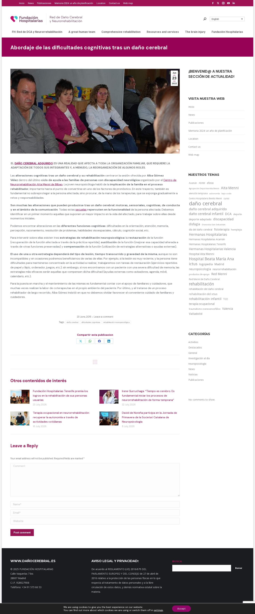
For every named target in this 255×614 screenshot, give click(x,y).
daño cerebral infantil (206, 214)
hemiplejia (236, 229)
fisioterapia (221, 229)
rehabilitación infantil (205, 299)
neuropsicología (200, 269)
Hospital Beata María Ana (211, 259)
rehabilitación (201, 284)
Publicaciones (196, 122)
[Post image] (19, 397)
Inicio (191, 106)
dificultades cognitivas (91, 322)
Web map (193, 154)
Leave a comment (103, 316)
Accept (181, 608)
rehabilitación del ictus (203, 294)
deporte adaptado (200, 219)
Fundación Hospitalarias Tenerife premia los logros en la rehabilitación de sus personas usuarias (60, 395)
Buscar (238, 568)
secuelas (81, 209)
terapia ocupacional (202, 304)
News (191, 114)
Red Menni (219, 274)
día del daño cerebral (200, 229)
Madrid (219, 264)
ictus (193, 264)
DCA (228, 214)
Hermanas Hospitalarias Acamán (207, 239)
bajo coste (226, 193)
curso (226, 198)
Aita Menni (230, 188)
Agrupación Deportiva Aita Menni (204, 188)
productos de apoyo (199, 274)
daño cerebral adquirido (34, 163)
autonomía (214, 193)
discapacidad (223, 219)
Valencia (227, 309)
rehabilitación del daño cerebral (206, 289)
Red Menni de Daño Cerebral (204, 279)
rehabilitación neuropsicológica (116, 322)
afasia (210, 182)
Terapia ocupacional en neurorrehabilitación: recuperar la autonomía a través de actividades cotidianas (61, 417)
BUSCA (177, 561)
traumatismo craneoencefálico (204, 308)
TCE (225, 299)
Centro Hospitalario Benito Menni (205, 198)
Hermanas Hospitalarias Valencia (212, 249)
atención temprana (198, 193)
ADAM (202, 183)
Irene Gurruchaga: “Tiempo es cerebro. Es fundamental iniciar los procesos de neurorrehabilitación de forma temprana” (148, 395)
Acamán (193, 182)
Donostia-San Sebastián (213, 224)
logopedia (206, 264)
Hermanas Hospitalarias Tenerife (207, 244)
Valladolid (195, 314)
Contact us (194, 146)
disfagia (194, 224)
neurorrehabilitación (224, 269)
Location (193, 138)
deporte (237, 214)
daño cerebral (72, 322)
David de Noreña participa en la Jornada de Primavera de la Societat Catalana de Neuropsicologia (149, 417)
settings (158, 610)
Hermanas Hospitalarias (208, 234)
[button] (227, 19)
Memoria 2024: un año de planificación (210, 130)
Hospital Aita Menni (201, 254)
